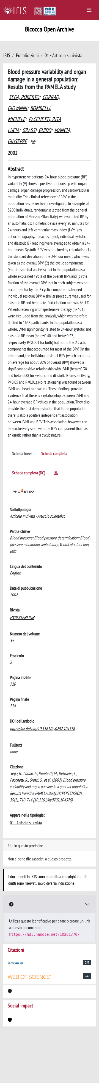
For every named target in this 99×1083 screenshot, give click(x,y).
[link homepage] (17, 9)
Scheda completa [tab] (54, 453)
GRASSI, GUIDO (36, 130)
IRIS (6, 55)
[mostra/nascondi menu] (89, 10)
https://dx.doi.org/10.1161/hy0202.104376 (42, 728)
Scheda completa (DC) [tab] (28, 472)
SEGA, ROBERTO (24, 97)
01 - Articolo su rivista (63, 55)
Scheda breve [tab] (22, 453)
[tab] (56, 473)
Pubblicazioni (27, 55)
